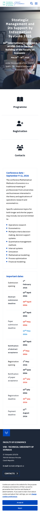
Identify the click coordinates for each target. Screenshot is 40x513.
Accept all (20, 502)
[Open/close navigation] (36, 3)
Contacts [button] (10, 473)
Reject (20, 508)
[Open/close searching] (31, 3)
